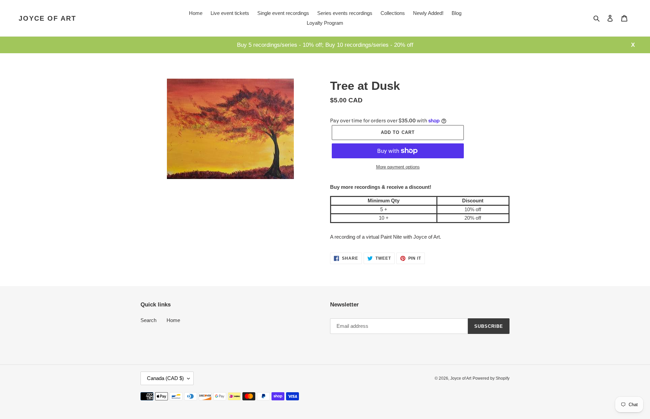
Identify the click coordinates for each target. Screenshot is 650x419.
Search (148, 320)
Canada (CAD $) (165, 378)
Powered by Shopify (491, 378)
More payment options (398, 166)
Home (173, 320)
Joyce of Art (47, 18)
